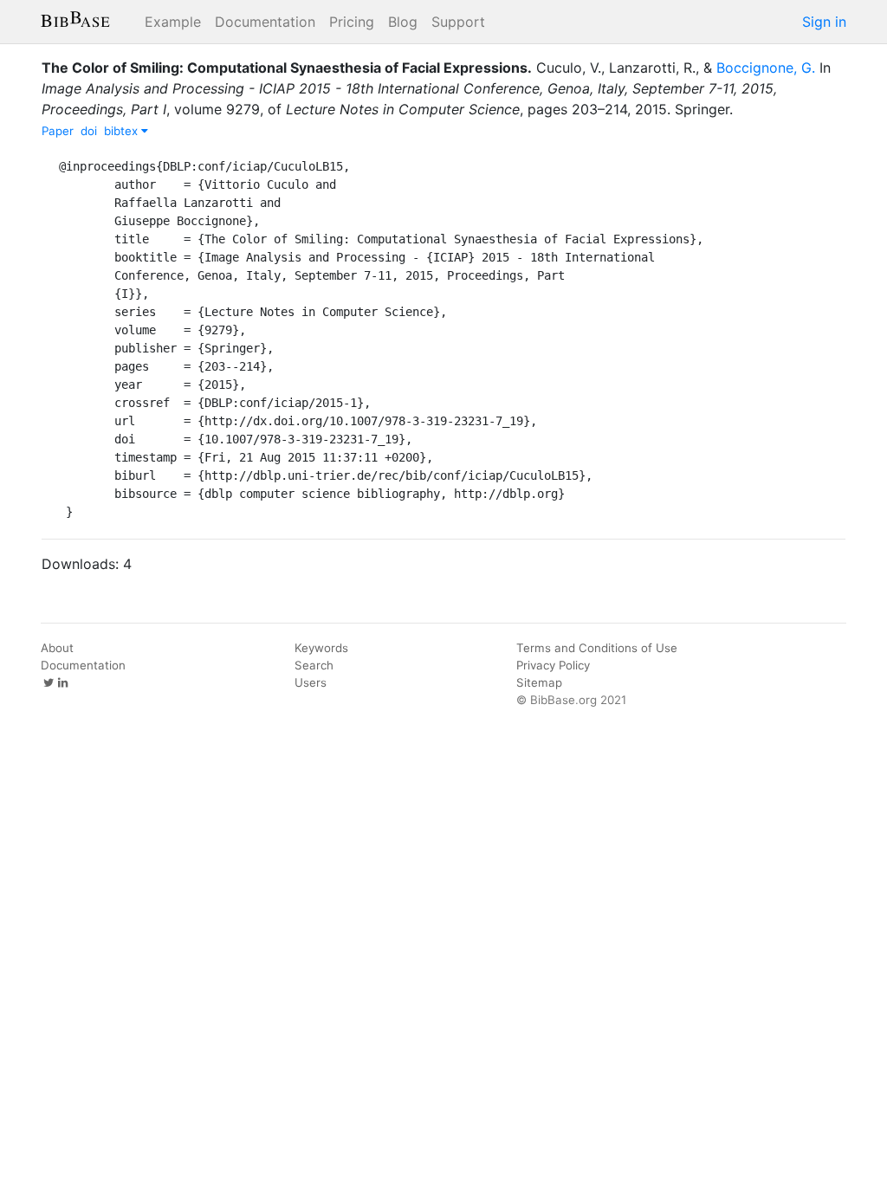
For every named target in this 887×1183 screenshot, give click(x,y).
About (57, 648)
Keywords (321, 648)
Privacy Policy (553, 665)
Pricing (351, 21)
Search (314, 665)
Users (311, 682)
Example (173, 21)
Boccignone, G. (765, 67)
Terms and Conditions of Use (596, 648)
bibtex (122, 131)
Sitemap (539, 682)
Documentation (265, 21)
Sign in (824, 21)
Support (458, 21)
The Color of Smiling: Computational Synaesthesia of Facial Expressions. (287, 67)
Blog (403, 21)
